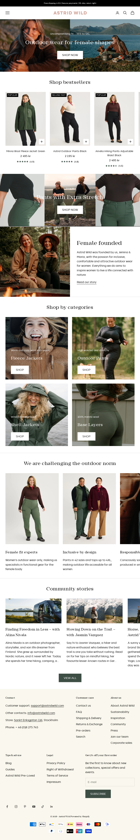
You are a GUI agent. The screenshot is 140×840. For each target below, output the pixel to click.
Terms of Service (57, 775)
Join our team (119, 736)
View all (70, 678)
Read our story (86, 282)
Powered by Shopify (80, 816)
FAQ (79, 712)
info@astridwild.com (41, 713)
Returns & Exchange (89, 724)
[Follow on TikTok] (42, 806)
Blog (8, 763)
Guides (10, 769)
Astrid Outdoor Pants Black (70, 151)
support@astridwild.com (47, 705)
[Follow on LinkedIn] (51, 806)
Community (118, 724)
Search (80, 736)
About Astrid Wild (123, 705)
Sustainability (120, 712)
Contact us (83, 705)
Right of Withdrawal (60, 769)
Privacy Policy (56, 763)
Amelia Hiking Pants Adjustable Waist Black (114, 153)
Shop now (70, 55)
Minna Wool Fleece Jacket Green (25, 151)
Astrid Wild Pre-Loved (20, 775)
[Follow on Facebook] (7, 806)
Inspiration (118, 718)
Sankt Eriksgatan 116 (28, 720)
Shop (20, 369)
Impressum (54, 782)
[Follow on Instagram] (16, 806)
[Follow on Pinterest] (25, 806)
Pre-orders (83, 730)
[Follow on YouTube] (34, 806)
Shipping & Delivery (88, 718)
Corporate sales (121, 742)
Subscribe (98, 793)
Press (114, 730)
